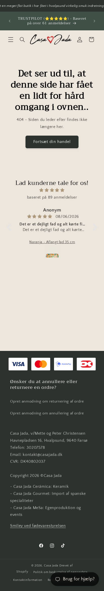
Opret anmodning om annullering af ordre (47, 413)
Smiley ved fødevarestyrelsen (38, 526)
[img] (52, 190)
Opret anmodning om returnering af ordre (47, 401)
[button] (10, 39)
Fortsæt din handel (52, 142)
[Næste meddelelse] (94, 21)
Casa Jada (51, 565)
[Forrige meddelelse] (9, 21)
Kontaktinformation (27, 580)
